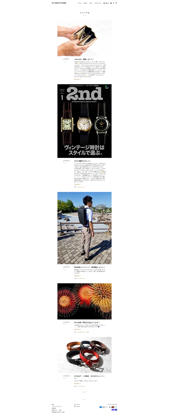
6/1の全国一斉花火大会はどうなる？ (87, 322)
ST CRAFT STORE (59, 3)
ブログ (90, 3)
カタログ (85, 3)
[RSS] (88, 13)
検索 (53, 404)
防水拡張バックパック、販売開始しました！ (89, 267)
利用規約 (54, 408)
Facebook (78, 404)
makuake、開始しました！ (84, 59)
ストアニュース (97, 3)
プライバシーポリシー (57, 406)
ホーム (79, 3)
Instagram (78, 406)
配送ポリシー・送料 (56, 410)
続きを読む (77, 79)
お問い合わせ (106, 3)
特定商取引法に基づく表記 (58, 412)
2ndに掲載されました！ (82, 161)
